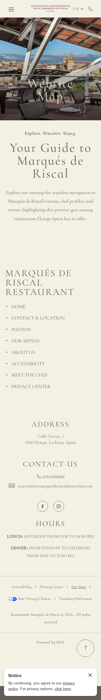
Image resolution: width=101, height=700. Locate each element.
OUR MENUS (25, 341)
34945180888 (90, 8)
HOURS (50, 523)
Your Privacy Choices (34, 598)
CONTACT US (50, 464)
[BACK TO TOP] (85, 648)
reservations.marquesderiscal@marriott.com (55, 486)
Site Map (78, 586)
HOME (18, 306)
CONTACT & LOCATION (38, 318)
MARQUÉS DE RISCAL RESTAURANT (40, 283)
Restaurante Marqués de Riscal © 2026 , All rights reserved (51, 618)
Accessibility (21, 586)
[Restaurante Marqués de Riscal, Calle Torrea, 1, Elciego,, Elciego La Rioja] (50, 8)
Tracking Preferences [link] (75, 598)
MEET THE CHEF (29, 375)
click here (63, 689)
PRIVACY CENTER (31, 386)
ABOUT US (23, 352)
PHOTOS (21, 329)
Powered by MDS (50, 642)
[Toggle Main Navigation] (11, 9)
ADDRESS (50, 424)
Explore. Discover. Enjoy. (50, 133)
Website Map (50, 90)
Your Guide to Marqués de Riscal (51, 160)
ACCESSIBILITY (28, 364)
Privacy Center (51, 586)
